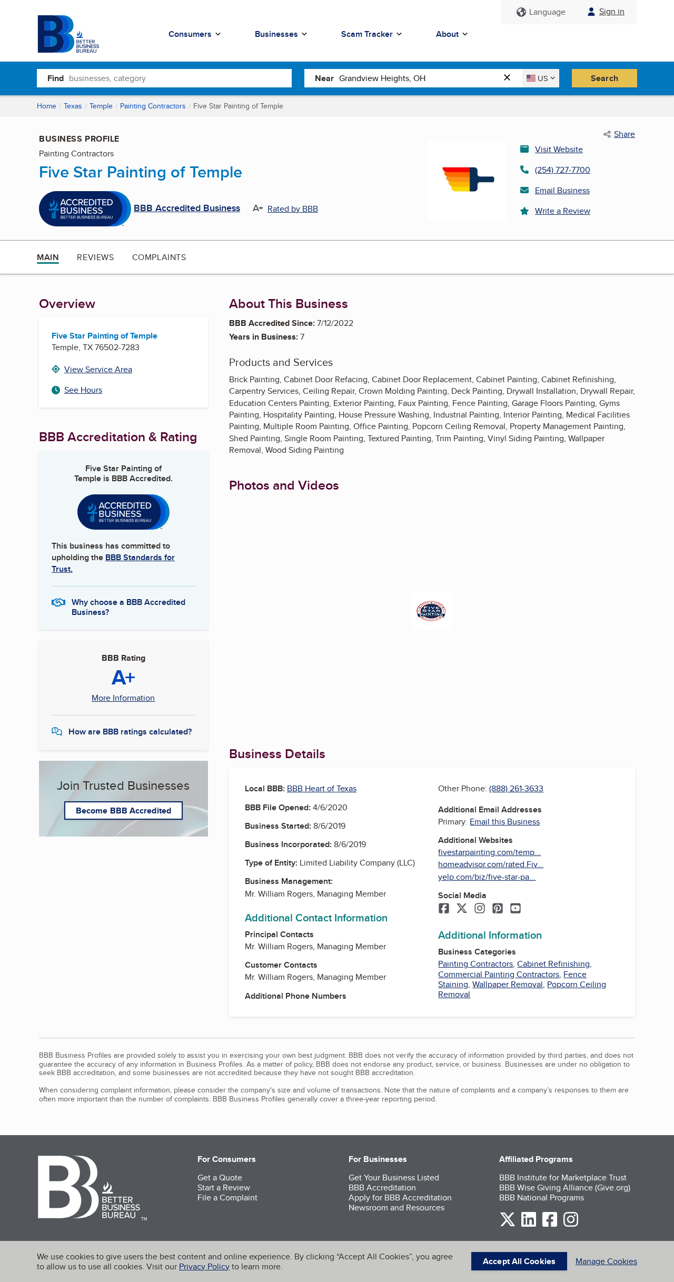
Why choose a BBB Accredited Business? (128, 606)
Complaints (159, 257)
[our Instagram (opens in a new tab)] (570, 1225)
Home (46, 106)
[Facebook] (444, 909)
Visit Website (559, 149)
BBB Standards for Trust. (113, 563)
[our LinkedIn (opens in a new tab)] (528, 1225)
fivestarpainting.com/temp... (489, 852)
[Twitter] (462, 909)
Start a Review (223, 1187)
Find (55, 78)
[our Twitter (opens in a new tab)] (507, 1225)
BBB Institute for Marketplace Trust (563, 1177)
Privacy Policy (204, 1266)
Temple (101, 106)
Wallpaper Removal (507, 984)
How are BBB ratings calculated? (130, 732)
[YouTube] (515, 909)
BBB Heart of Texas (321, 788)
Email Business (562, 190)
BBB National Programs (541, 1197)
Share (624, 134)
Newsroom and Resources (396, 1207)
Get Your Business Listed (394, 1177)
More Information (123, 698)
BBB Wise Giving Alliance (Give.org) (564, 1187)
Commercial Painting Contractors (498, 974)
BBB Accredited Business (187, 208)
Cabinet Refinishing (553, 964)
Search (604, 78)
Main (48, 257)
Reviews (95, 257)
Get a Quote (219, 1177)
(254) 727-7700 (562, 170)
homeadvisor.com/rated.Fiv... (490, 864)
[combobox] (180, 77)
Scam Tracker (367, 34)
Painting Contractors (153, 106)
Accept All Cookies (519, 1261)
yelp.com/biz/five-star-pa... (487, 877)
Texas (73, 106)
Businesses (276, 34)
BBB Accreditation (382, 1187)
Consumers (190, 34)
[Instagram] (479, 909)
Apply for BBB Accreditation (400, 1197)
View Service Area (98, 369)
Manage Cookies (606, 1261)
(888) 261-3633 (516, 788)
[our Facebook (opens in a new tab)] (549, 1225)
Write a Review (562, 211)
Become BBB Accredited (123, 810)
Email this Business (505, 822)
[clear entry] (510, 78)
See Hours (83, 390)
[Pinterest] (497, 909)
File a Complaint (227, 1197)
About (447, 34)
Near (324, 78)
